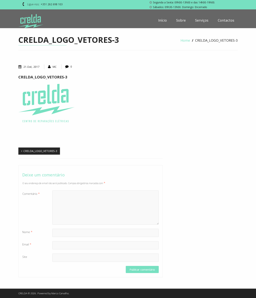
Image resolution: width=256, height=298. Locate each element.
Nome (27, 232)
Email (26, 244)
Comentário (31, 194)
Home (185, 40)
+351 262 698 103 (52, 4)
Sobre (186, 20)
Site (24, 257)
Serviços (204, 20)
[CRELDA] (30, 21)
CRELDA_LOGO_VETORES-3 (42, 77)
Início (170, 20)
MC (54, 66)
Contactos (226, 20)
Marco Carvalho (60, 293)
